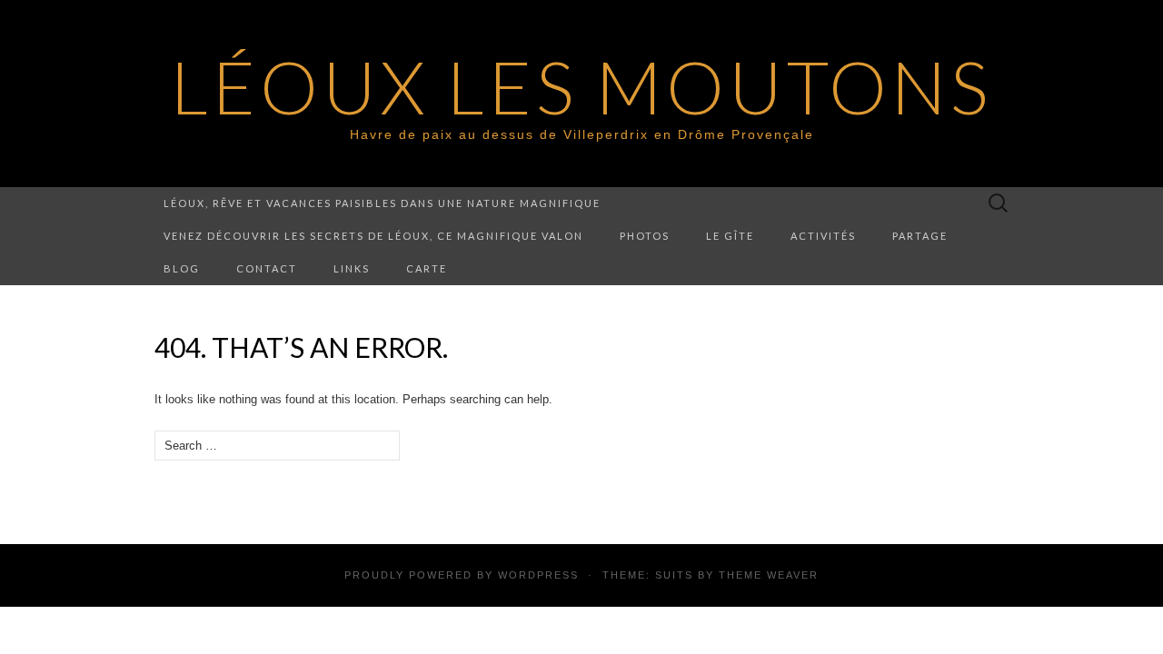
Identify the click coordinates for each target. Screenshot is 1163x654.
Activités (823, 236)
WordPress (538, 575)
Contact (266, 268)
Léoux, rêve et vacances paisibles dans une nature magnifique (382, 203)
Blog (182, 268)
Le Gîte (730, 236)
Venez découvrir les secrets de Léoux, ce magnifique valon (373, 236)
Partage (920, 236)
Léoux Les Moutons (581, 86)
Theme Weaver (769, 575)
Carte (426, 268)
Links (351, 268)
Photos (645, 236)
